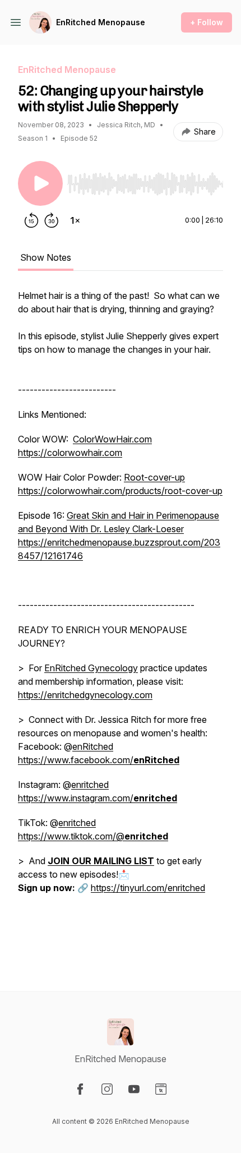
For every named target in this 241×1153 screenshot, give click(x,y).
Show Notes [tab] (45, 257)
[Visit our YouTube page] (134, 1089)
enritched (90, 784)
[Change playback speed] (75, 220)
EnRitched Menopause (100, 22)
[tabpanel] (120, 622)
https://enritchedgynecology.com (85, 694)
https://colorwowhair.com (70, 452)
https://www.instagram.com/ (97, 798)
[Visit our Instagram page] (107, 1089)
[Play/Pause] (40, 183)
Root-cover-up (154, 477)
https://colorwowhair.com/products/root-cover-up (120, 490)
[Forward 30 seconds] (51, 220)
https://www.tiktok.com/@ (93, 836)
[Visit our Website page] (160, 1089)
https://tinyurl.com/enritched (148, 887)
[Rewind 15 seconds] (31, 220)
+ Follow (206, 22)
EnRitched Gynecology (91, 668)
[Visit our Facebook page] (80, 1089)
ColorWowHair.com (112, 439)
